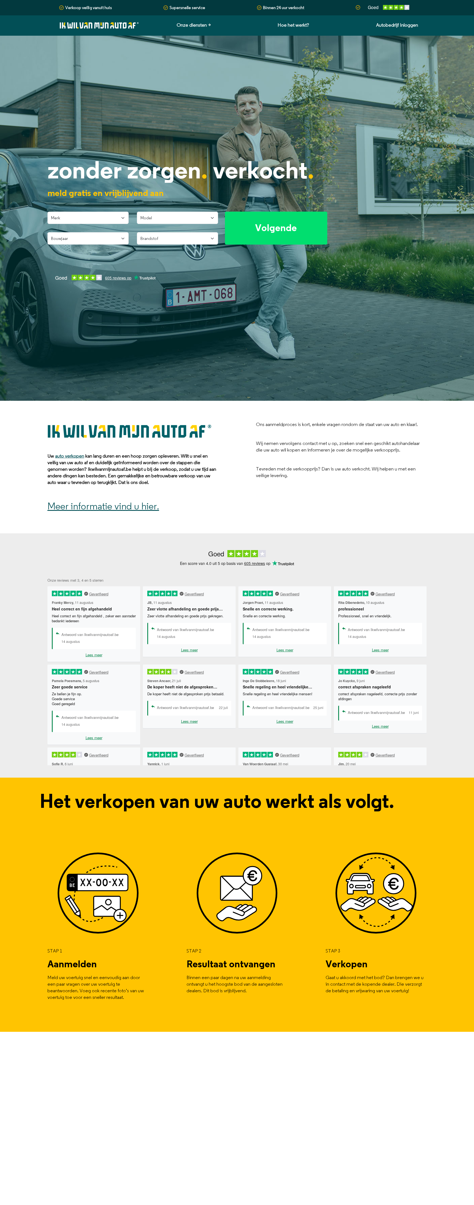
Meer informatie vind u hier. (103, 506)
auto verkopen (69, 456)
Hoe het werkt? (293, 25)
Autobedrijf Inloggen (397, 25)
